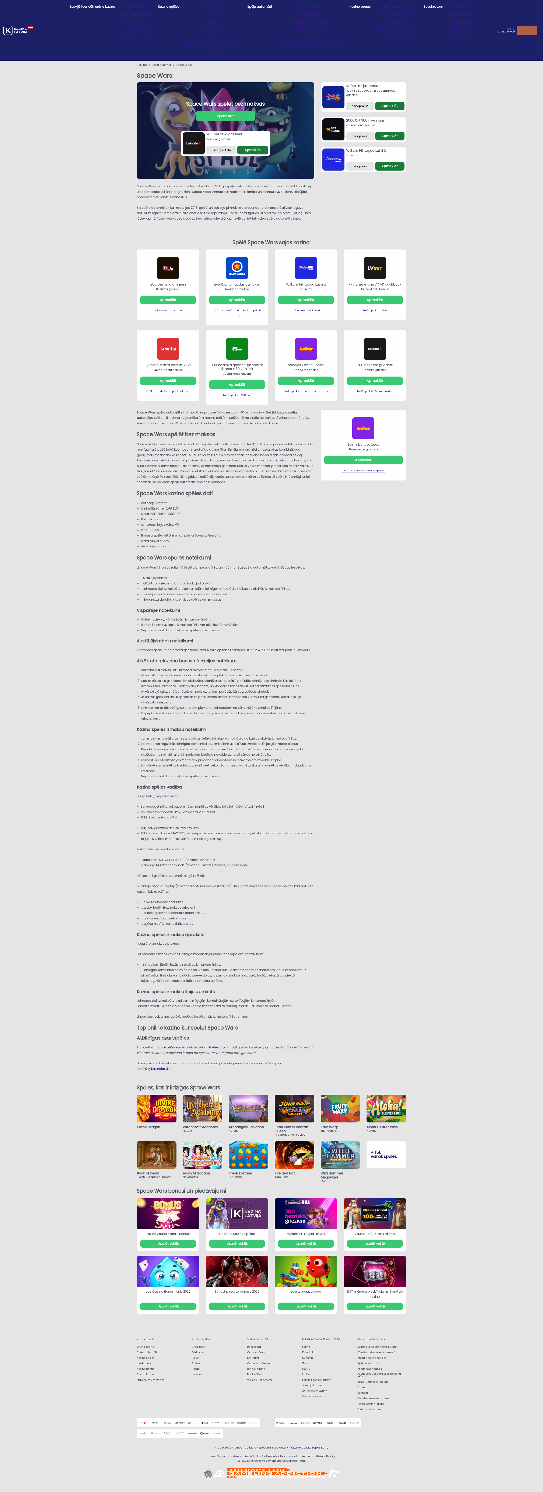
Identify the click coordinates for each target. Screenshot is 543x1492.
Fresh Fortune (240, 1173)
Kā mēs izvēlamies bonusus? (376, 1352)
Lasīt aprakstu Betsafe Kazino (375, 391)
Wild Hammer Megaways (332, 1175)
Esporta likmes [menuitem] (461, 14)
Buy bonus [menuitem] (311, 6)
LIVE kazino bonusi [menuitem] (397, 38)
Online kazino (145, 1347)
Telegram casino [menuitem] (136, 38)
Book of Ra (254, 1347)
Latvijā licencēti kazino (316, 1380)
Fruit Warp (329, 1127)
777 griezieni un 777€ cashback (375, 284)
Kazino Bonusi (146, 1369)
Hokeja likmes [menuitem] (461, 22)
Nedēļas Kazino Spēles (306, 365)
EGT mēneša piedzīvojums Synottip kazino (375, 1294)
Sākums (142, 65)
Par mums (364, 1387)
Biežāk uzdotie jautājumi (373, 1382)
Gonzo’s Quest (256, 1352)
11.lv (304, 1363)
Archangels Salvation (246, 1127)
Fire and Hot (285, 1173)
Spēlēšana (216, 1047)
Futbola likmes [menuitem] (461, 6)
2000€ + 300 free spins (365, 120)
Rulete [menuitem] (213, 14)
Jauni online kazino (314, 1391)
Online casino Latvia (370, 1404)
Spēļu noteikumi (367, 1363)
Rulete (196, 1363)
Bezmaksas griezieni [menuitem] (397, 14)
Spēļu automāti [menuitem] (259, 6)
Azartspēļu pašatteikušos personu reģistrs (379, 1375)
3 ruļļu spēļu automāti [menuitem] (311, 22)
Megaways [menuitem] (310, 14)
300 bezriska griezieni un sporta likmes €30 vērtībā (237, 367)
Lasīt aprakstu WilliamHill (306, 310)
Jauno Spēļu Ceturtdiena (375, 1233)
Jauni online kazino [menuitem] (136, 14)
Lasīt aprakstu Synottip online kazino (168, 391)
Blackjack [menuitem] (213, 30)
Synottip (307, 1358)
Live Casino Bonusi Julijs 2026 (168, 1291)
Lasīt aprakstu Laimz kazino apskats (306, 391)
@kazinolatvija (159, 1068)
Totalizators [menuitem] (433, 6)
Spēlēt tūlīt (225, 116)
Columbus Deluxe (258, 1363)
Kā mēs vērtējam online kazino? (377, 1347)
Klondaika (308, 1352)
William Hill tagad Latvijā (366, 150)
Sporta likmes (145, 1374)
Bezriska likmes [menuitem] (461, 30)
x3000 (306, 1369)
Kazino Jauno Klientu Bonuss (168, 1233)
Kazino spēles (145, 1358)
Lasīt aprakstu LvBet (375, 310)
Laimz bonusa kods (363, 444)
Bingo (196, 1369)
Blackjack (198, 1347)
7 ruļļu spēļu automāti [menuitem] (311, 30)
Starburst (253, 1358)
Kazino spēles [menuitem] (168, 6)
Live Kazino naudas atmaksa (237, 284)
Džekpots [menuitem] (397, 22)
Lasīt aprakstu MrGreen (237, 395)
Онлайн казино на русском (373, 1398)
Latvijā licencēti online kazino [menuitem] (92, 6)
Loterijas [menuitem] (213, 54)
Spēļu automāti (162, 65)
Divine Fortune (256, 1369)
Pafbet (306, 1374)
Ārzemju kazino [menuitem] (136, 6)
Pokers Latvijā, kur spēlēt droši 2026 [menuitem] (213, 46)
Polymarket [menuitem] (461, 38)
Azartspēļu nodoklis (370, 1369)
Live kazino (144, 1363)
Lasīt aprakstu (221, 150)
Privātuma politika (299, 1448)
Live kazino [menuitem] (213, 6)
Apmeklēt (253, 149)
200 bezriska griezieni (224, 134)
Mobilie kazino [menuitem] (136, 22)
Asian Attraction (196, 1173)
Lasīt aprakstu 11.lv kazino (168, 310)
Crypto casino (311, 1396)
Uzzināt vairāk (168, 1243)
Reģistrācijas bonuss (363, 85)
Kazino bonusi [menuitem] (360, 6)
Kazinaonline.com (369, 1409)
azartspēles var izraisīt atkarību (181, 1047)
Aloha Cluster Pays (382, 1127)
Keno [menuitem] (213, 38)
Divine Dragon (148, 1127)
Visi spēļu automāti (259, 1380)
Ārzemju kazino (312, 1385)
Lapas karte (320, 1448)
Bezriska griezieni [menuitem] (397, 6)
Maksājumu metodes (150, 1380)
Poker (195, 1358)
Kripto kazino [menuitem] (137, 30)
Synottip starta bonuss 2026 (168, 365)
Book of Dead (148, 1173)
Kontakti (362, 1393)
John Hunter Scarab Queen (291, 1129)
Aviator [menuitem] (310, 38)
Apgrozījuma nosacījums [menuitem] (397, 30)
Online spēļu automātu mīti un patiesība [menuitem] (311, 46)
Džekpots (197, 1352)
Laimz (306, 1347)
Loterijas (197, 1374)
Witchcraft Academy (200, 1127)
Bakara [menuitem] (213, 22)
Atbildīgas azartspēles (371, 1358)
